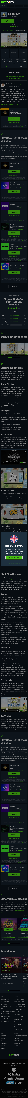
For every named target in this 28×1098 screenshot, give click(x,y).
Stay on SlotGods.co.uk (14, 563)
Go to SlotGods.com (13, 557)
